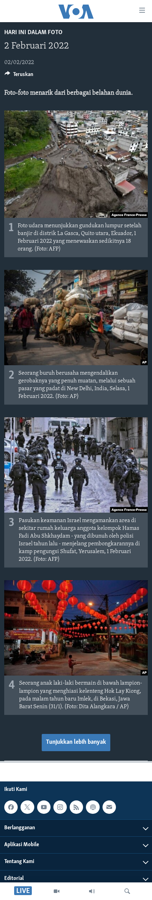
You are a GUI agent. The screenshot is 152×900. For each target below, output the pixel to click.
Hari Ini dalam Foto (33, 33)
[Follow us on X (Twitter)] (27, 807)
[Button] (19, 76)
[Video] (56, 891)
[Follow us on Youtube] (44, 807)
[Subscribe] (109, 807)
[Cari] (127, 891)
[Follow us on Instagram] (60, 807)
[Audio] (92, 891)
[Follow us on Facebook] (11, 807)
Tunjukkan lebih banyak (76, 742)
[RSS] (76, 807)
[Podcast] (92, 807)
